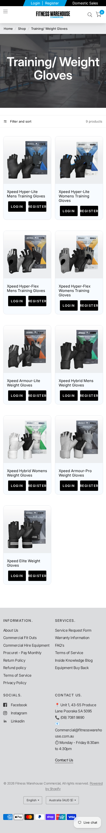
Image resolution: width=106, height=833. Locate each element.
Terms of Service (17, 675)
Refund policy (14, 667)
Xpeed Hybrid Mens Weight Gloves (76, 383)
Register (52, 3)
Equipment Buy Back (72, 667)
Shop (22, 29)
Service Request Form (73, 630)
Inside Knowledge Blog (74, 660)
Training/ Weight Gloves (49, 29)
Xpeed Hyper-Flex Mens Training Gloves (26, 288)
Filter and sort (20, 121)
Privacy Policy (14, 682)
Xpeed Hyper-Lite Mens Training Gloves (26, 194)
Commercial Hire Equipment (26, 645)
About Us (10, 630)
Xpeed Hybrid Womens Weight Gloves (27, 473)
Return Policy (14, 660)
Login (36, 3)
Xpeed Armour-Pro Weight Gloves (75, 473)
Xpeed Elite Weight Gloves (23, 563)
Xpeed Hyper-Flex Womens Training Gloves (74, 290)
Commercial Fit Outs (20, 637)
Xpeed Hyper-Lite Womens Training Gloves (74, 196)
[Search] (90, 14)
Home (8, 29)
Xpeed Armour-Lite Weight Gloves (23, 383)
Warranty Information (72, 637)
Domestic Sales (85, 3)
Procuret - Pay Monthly (22, 652)
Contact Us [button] (64, 760)
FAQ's (59, 645)
